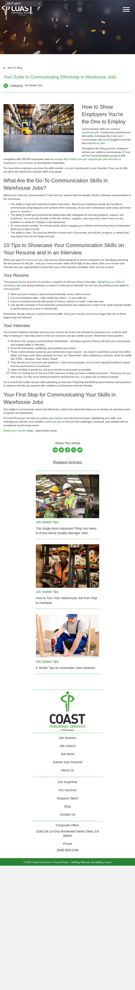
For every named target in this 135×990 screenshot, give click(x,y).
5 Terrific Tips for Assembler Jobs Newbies (65, 668)
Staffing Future (103, 862)
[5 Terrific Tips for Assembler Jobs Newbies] (67, 635)
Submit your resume (15, 430)
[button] (125, 9)
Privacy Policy (60, 862)
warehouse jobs (90, 132)
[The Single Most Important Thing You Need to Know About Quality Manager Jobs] (67, 496)
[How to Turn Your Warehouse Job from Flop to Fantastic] (67, 565)
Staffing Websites (81, 862)
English (16, 3)
